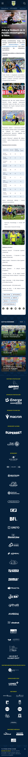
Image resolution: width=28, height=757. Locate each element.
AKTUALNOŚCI (13, 8)
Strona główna (4, 8)
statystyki (13, 301)
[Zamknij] (25, 749)
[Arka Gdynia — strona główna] (13, 3)
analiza (5, 301)
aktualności (16, 294)
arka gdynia (6, 294)
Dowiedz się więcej (6, 750)
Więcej (21, 321)
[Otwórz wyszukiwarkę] (24, 3)
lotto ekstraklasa (9, 304)
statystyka (6, 297)
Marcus (15, 297)
